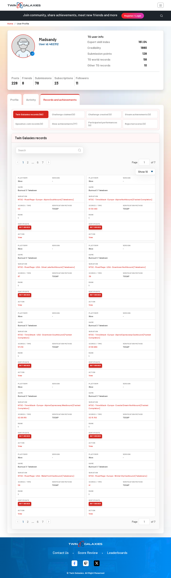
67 (19, 276)
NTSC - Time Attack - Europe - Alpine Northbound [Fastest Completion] (120, 199)
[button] (48, 162)
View (20, 237)
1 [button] (23, 162)
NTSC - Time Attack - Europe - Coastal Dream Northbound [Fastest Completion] (118, 406)
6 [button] (38, 162)
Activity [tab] (31, 99)
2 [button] (28, 162)
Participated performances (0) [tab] (102, 124)
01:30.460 (93, 208)
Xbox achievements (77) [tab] (64, 123)
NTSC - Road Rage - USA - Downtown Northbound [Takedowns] (117, 267)
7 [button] (42, 162)
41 (89, 485)
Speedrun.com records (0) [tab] (29, 123)
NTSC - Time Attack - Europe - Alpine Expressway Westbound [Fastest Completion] (49, 406)
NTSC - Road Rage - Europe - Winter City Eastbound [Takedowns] (118, 476)
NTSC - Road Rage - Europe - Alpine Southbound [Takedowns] (45, 199)
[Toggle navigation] (160, 5)
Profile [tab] (14, 99)
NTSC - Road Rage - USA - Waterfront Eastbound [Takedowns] (46, 476)
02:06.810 (22, 417)
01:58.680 (93, 347)
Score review (88, 553)
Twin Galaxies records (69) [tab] (29, 114)
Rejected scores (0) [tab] (135, 123)
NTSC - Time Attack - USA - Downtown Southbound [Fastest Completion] (45, 336)
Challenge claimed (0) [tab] (63, 114)
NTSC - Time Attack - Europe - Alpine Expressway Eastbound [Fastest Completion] (120, 336)
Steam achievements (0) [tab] (138, 114)
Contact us (61, 553)
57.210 (20, 347)
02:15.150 (93, 417)
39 (90, 276)
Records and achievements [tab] (60, 99)
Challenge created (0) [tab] (100, 114)
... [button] (33, 162)
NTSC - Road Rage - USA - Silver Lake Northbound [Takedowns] (46, 267)
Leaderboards (117, 553)
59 (19, 485)
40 (19, 208)
